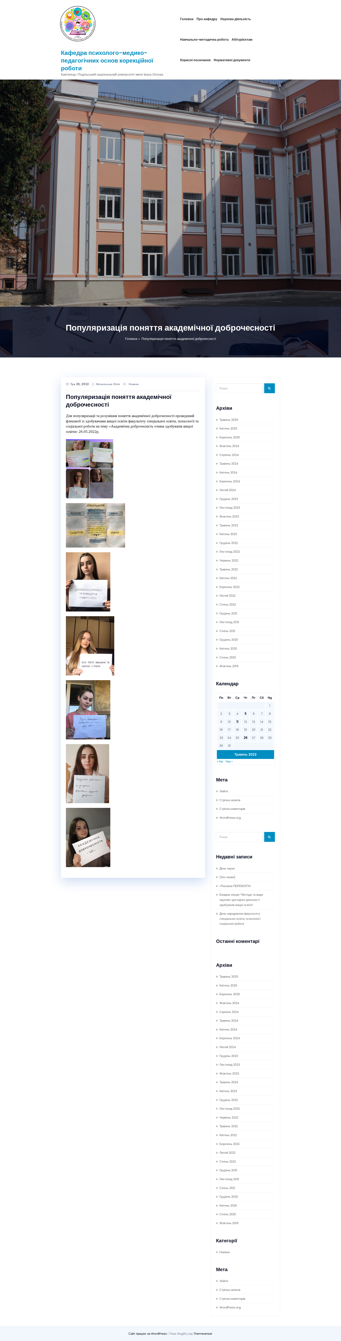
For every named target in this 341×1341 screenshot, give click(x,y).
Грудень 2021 (228, 613)
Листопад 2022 (229, 552)
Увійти (223, 791)
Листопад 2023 (229, 507)
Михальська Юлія (108, 384)
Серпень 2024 (229, 455)
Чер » (229, 761)
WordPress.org (230, 818)
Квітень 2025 (228, 428)
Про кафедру (207, 19)
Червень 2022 (228, 560)
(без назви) (227, 877)
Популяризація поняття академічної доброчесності (178, 339)
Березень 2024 (229, 481)
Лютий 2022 (227, 596)
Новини (134, 384)
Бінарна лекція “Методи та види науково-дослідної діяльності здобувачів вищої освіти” (241, 900)
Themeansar (202, 1334)
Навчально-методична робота (204, 39)
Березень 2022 (229, 587)
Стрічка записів (229, 800)
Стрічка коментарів (232, 809)
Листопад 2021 (229, 622)
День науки (227, 868)
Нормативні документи (232, 60)
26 (245, 738)
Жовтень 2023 (229, 516)
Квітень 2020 (228, 648)
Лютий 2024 (227, 490)
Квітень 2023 (228, 534)
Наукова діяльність (235, 19)
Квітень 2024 (228, 472)
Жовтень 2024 (229, 446)
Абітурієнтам (242, 39)
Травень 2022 (228, 569)
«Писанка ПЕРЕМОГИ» (235, 886)
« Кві (220, 761)
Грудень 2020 (228, 640)
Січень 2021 (227, 631)
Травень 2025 (228, 420)
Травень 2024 (228, 463)
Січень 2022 (227, 604)
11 (237, 722)
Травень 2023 (228, 525)
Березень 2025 (229, 437)
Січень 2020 (227, 657)
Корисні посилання (195, 60)
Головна (186, 19)
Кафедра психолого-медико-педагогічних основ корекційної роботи (107, 60)
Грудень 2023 (228, 499)
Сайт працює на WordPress (148, 1334)
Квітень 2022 (228, 578)
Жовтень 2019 (228, 666)
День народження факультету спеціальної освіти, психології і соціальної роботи (240, 919)
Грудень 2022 (228, 543)
